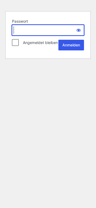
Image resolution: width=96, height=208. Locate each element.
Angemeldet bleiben (39, 42)
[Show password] (78, 30)
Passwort (20, 21)
